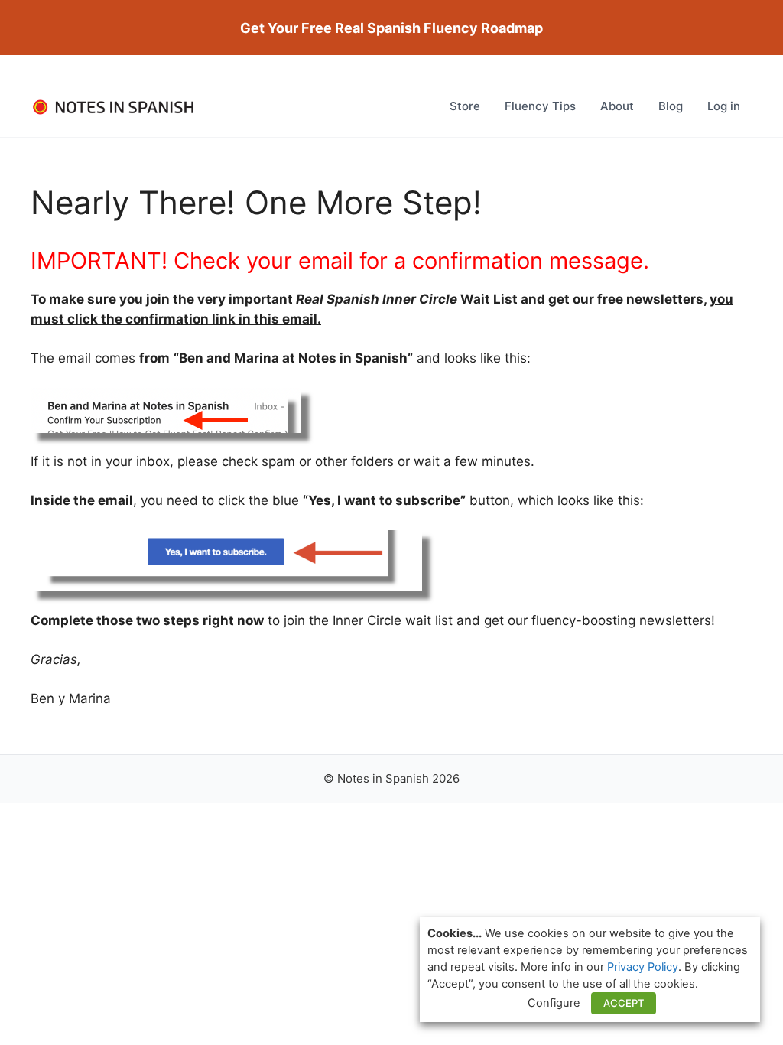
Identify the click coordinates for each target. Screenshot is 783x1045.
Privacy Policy (642, 967)
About (617, 106)
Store (465, 106)
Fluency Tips (540, 106)
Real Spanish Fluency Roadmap (439, 28)
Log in (723, 106)
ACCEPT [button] (623, 1003)
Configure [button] (554, 1003)
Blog (670, 106)
